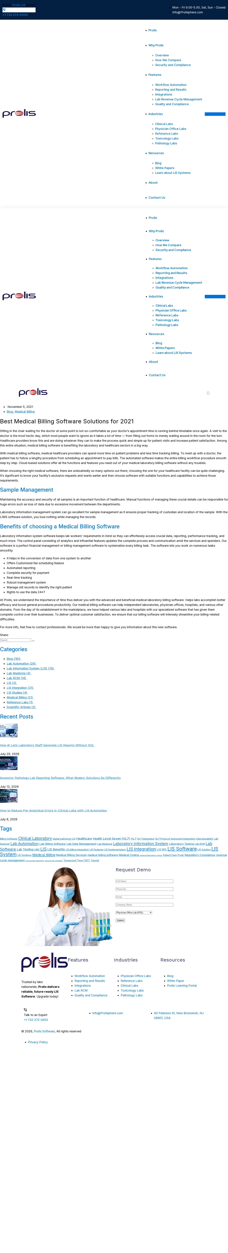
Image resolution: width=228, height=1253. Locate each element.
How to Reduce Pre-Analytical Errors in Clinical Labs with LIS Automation (53, 810)
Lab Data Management (81, 844)
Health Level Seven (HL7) (111, 838)
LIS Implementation (115, 849)
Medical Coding (129, 855)
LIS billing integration (77, 849)
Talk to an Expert (35, 1015)
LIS (12, 683)
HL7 (133, 838)
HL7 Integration (145, 838)
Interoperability (204, 838)
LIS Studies (17, 692)
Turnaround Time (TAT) (76, 860)
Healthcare (84, 838)
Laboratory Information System (140, 843)
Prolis (181, 855)
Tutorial (95, 860)
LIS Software (182, 849)
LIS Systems (25, 855)
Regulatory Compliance (200, 855)
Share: (4, 635)
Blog (10, 411)
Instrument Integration (183, 838)
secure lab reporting (35, 861)
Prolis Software (44, 1031)
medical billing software (102, 855)
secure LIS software (54, 861)
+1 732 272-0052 (15, 14)
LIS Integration (20, 688)
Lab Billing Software (52, 844)
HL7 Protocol (162, 838)
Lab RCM (17, 678)
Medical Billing (25, 411)
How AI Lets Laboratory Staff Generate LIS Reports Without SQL (47, 745)
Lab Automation (22, 663)
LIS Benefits (56, 849)
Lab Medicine (19, 673)
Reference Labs (20, 702)
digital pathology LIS (64, 838)
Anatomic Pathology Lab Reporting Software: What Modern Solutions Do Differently (60, 778)
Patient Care (170, 855)
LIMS (37, 849)
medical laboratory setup (151, 855)
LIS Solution (204, 849)
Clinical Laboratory (35, 838)
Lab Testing (25, 849)
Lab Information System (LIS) (31, 668)
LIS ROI (162, 849)
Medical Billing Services (71, 855)
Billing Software (8, 838)
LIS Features (96, 849)
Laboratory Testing (181, 844)
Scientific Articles (21, 707)
